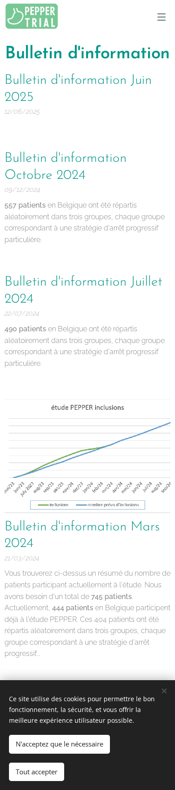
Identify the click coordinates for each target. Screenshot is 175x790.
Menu (162, 17)
